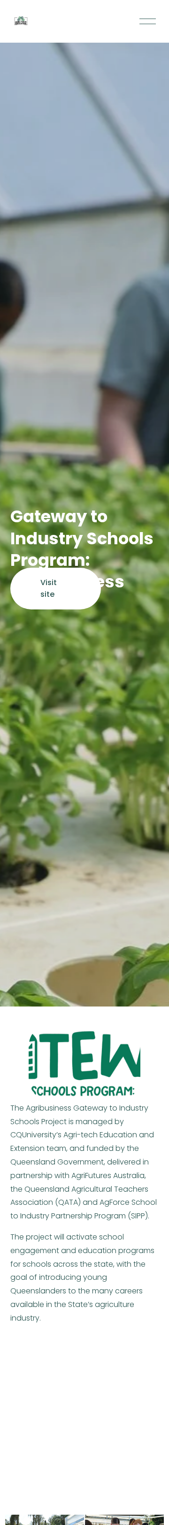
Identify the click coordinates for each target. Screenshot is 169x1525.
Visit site (48, 588)
